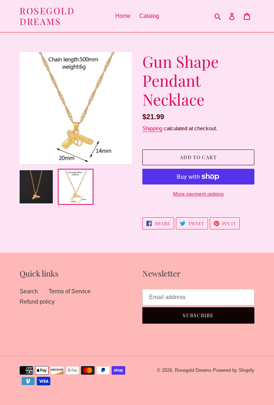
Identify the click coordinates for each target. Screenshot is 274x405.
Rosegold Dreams (47, 16)
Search (29, 291)
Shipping (152, 128)
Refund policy (37, 302)
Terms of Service (70, 291)
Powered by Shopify (233, 370)
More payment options (198, 194)
